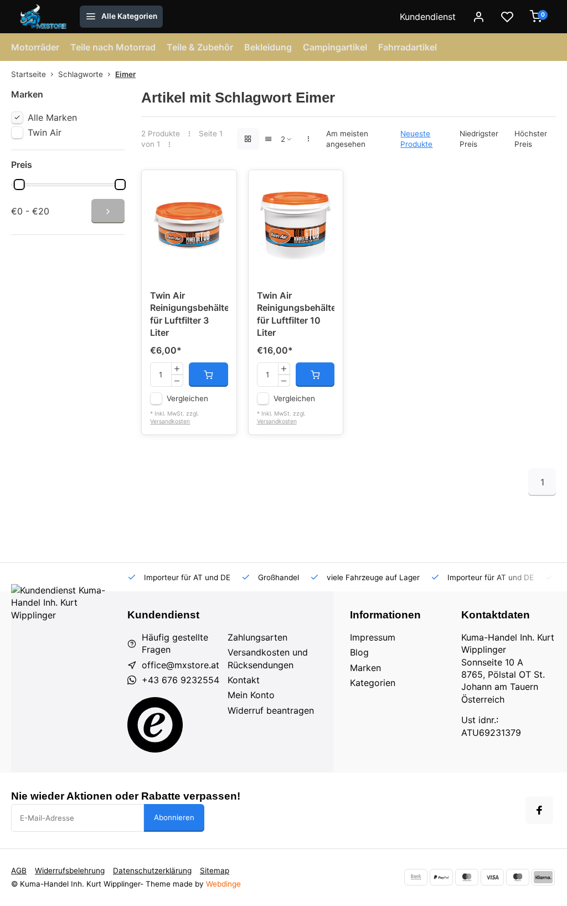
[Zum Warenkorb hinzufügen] (208, 374)
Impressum (372, 637)
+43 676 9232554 (180, 679)
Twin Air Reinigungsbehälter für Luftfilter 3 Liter (189, 314)
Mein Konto (251, 694)
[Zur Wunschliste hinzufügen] (220, 187)
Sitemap (214, 870)
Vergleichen (187, 398)
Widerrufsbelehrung (70, 870)
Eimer (125, 74)
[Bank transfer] (415, 877)
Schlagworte (80, 74)
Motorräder (35, 47)
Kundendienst (428, 16)
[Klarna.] (543, 877)
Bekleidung (268, 47)
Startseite (28, 74)
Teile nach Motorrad (113, 47)
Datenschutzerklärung (152, 870)
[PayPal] (441, 877)
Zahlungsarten (257, 637)
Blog (359, 652)
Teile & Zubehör (200, 47)
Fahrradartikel (407, 47)
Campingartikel (335, 47)
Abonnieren (174, 817)
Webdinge (223, 883)
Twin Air (44, 132)
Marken (365, 667)
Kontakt (244, 679)
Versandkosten (170, 421)
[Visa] (492, 877)
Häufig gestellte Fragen (175, 643)
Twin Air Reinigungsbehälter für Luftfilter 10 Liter (295, 314)
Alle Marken (52, 117)
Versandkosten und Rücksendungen (268, 658)
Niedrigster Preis (479, 139)
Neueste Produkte (416, 139)
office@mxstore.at (180, 664)
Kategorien (372, 682)
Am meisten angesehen (347, 139)
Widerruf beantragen (271, 710)
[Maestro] (517, 877)
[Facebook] (539, 810)
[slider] (19, 184)
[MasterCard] (466, 877)
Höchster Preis (530, 139)
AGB (19, 870)
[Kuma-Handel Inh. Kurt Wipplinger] (44, 16)
